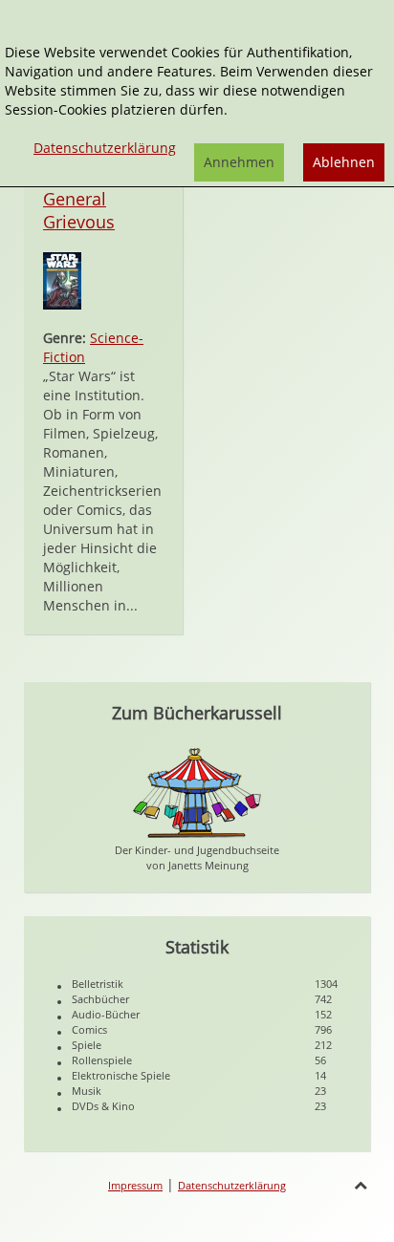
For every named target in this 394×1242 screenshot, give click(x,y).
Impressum (135, 1185)
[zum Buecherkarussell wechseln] (197, 791)
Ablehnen (344, 162)
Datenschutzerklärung (232, 1185)
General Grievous (79, 210)
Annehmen (239, 162)
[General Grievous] (62, 279)
